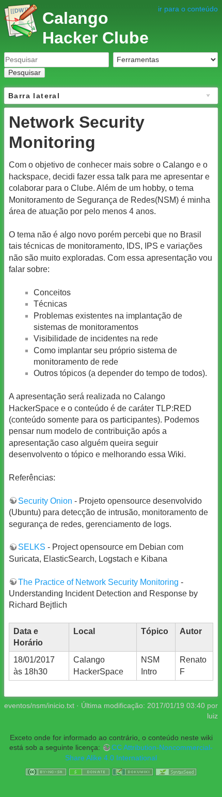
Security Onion (45, 501)
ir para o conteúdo (188, 9)
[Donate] (89, 772)
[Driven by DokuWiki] (132, 772)
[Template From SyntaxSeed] (176, 772)
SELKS (31, 547)
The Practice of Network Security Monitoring (98, 582)
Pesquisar (24, 72)
